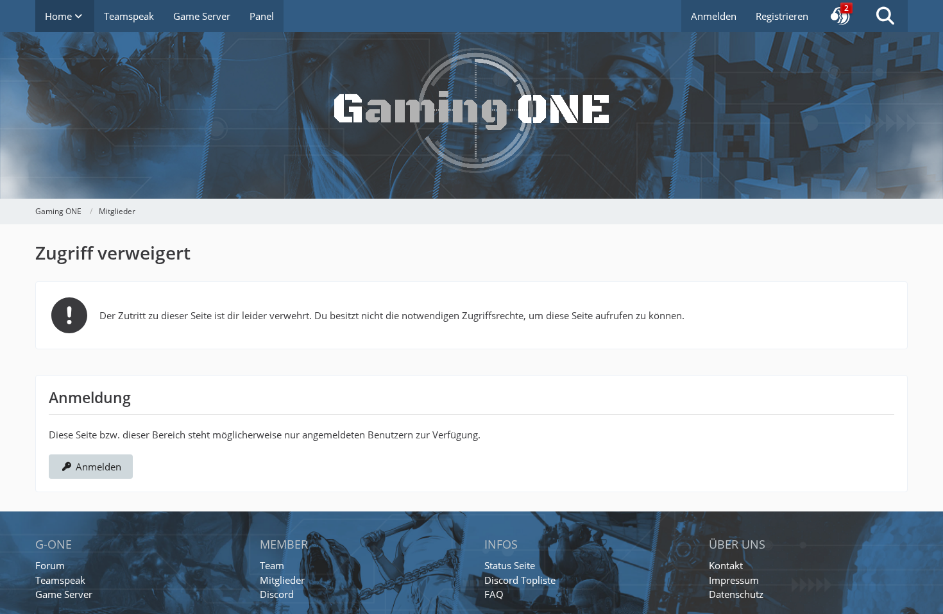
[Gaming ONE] (471, 99)
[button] (840, 16)
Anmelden (713, 16)
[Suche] (885, 16)
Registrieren (782, 16)
